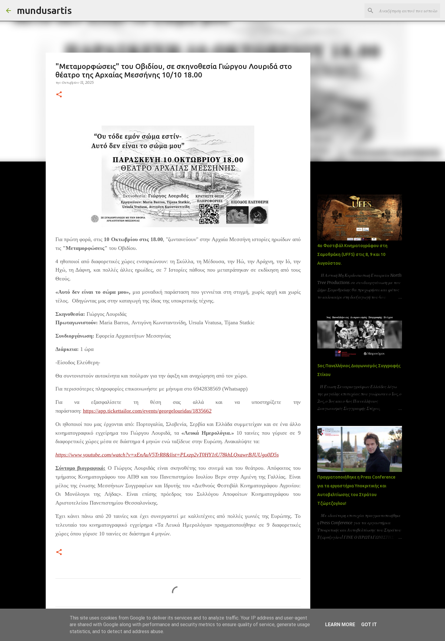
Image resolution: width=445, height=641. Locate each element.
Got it (369, 624)
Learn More (340, 624)
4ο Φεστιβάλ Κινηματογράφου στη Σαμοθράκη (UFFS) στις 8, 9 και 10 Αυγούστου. (352, 254)
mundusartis (44, 10)
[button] (59, 95)
